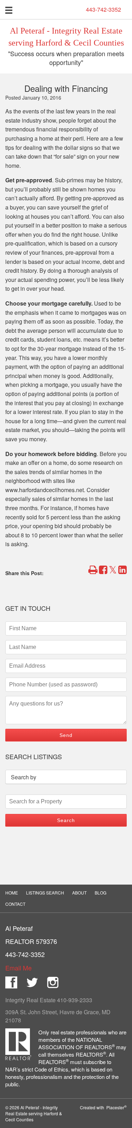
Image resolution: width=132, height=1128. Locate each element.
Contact (15, 904)
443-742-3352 (103, 9)
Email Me (18, 967)
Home (11, 893)
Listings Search (45, 893)
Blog (100, 893)
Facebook (11, 982)
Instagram (53, 982)
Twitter (32, 982)
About (79, 893)
